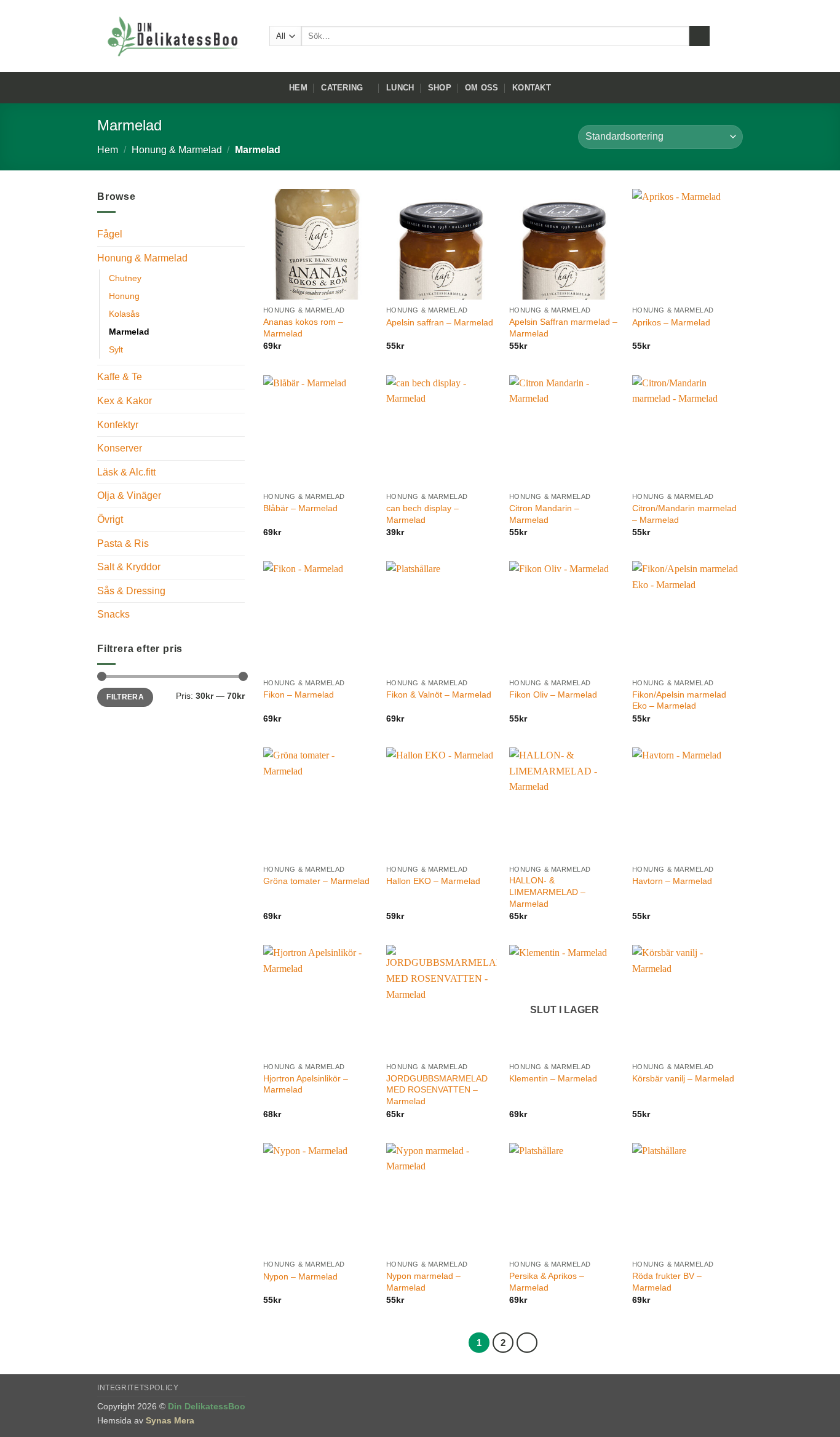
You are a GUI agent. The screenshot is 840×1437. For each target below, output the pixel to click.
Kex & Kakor (124, 401)
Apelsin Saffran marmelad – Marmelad (563, 327)
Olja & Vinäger (129, 495)
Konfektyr (117, 425)
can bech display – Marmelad (422, 514)
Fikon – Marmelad (298, 694)
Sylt (116, 349)
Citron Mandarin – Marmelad (544, 514)
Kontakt (531, 87)
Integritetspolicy (137, 1387)
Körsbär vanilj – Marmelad (683, 1078)
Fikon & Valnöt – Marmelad (438, 694)
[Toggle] (237, 257)
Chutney (125, 278)
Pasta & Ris (123, 543)
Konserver (119, 448)
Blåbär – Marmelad (300, 508)
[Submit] (699, 36)
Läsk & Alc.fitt (126, 472)
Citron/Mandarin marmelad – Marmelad (684, 514)
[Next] (527, 1342)
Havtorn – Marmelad (672, 881)
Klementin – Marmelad (553, 1078)
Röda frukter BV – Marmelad (667, 1281)
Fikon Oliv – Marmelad (553, 694)
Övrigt (110, 519)
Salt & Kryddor (128, 567)
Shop (439, 87)
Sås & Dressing (131, 591)
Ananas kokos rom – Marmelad (303, 327)
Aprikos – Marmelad (671, 322)
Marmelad (129, 331)
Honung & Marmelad (177, 150)
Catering (342, 87)
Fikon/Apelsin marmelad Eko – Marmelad (679, 700)
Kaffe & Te (119, 377)
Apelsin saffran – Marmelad (439, 322)
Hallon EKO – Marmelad (433, 881)
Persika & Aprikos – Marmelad (546, 1281)
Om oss (482, 87)
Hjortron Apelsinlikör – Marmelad (305, 1084)
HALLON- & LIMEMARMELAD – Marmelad (547, 891)
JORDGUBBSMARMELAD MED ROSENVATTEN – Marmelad (437, 1089)
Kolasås (124, 314)
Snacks (113, 614)
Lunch (400, 87)
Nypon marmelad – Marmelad (423, 1281)
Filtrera (125, 697)
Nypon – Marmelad (300, 1276)
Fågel (109, 234)
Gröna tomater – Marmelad (316, 881)
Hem (298, 87)
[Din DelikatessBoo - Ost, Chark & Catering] (174, 36)
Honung (124, 296)
